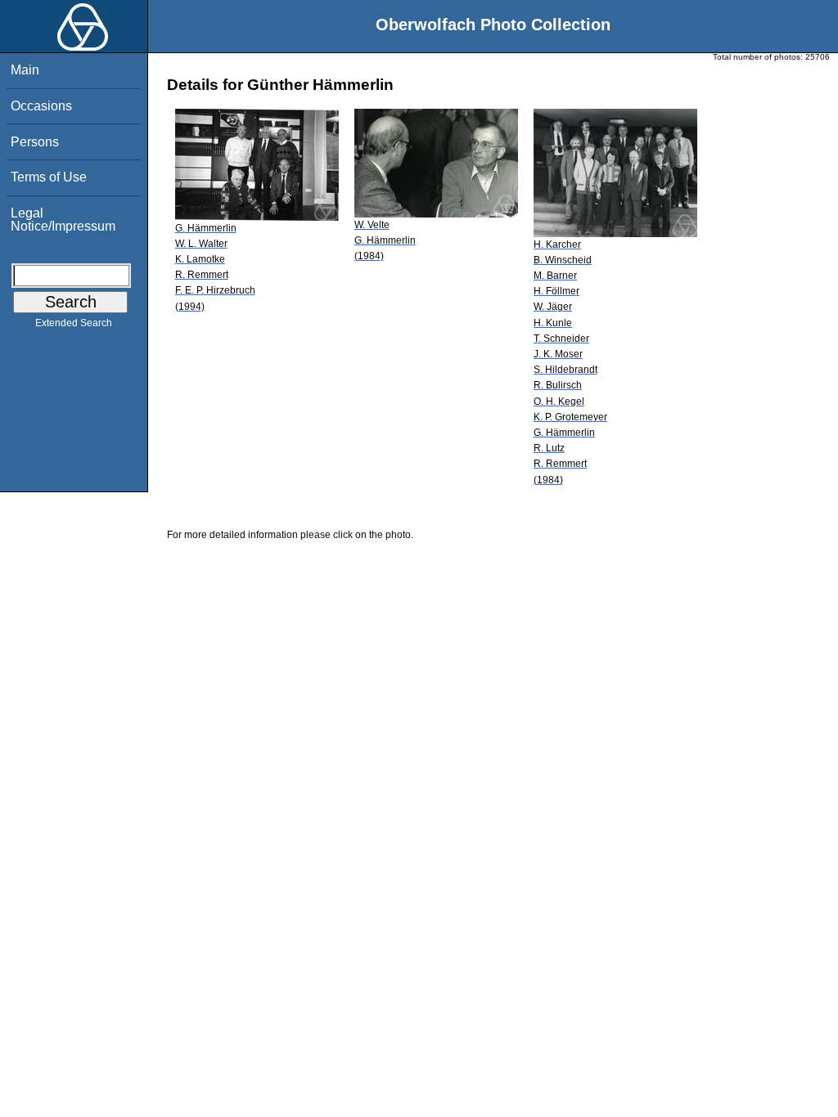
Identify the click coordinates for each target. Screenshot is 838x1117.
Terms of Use (49, 177)
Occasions (41, 106)
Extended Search (73, 323)
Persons (35, 142)
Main (25, 70)
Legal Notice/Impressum (63, 219)
